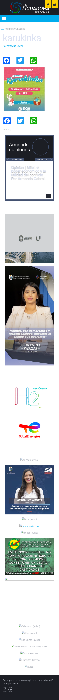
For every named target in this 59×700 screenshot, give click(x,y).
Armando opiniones (19, 147)
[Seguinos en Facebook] (48, 4)
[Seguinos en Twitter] (55, 4)
